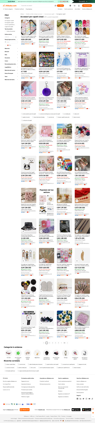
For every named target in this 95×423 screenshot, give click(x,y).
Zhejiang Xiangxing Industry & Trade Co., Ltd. (82, 47)
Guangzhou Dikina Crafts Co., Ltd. (46, 76)
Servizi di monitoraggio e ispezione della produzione (27, 393)
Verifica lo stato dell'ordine (83, 386)
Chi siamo (5, 378)
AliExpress (26, 416)
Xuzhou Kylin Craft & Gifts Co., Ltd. (64, 212)
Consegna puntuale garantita (28, 386)
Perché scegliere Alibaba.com (10, 381)
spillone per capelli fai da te (64, 367)
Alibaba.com (67, 409)
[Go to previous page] (43, 343)
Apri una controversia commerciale (63, 387)
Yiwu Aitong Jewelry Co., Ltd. (63, 149)
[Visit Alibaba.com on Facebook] (77, 399)
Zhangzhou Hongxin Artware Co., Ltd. (82, 213)
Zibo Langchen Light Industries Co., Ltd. (28, 210)
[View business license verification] (61, 421)
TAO (59, 416)
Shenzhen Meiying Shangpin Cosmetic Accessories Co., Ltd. (28, 242)
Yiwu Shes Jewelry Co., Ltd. (81, 183)
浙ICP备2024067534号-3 (85, 420)
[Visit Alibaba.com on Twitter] (83, 399)
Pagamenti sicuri (25, 381)
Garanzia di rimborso (26, 384)
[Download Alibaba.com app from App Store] (76, 409)
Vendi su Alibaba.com (81, 381)
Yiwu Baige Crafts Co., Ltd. (63, 76)
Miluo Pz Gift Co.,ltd (25, 107)
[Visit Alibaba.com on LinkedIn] (80, 399)
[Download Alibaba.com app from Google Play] (87, 409)
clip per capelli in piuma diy (63, 117)
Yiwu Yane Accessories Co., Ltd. (64, 273)
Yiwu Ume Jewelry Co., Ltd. (27, 273)
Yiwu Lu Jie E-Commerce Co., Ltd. (82, 76)
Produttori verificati (44, 381)
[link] (93, 409)
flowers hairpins (77, 367)
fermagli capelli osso (10, 370)
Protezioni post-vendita (26, 389)
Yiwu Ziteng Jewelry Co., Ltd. (63, 106)
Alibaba (22, 14)
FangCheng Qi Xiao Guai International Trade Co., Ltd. (28, 306)
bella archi (77, 113)
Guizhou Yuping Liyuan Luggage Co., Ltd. (46, 108)
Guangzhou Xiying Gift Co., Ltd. (64, 181)
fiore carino (33, 367)
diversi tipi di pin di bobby (39, 117)
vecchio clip (51, 117)
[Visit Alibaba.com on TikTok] (92, 399)
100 (64, 342)
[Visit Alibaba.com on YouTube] (89, 399)
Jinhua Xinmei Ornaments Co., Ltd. (28, 179)
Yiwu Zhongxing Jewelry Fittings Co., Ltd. (82, 272)
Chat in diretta (61, 384)
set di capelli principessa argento (47, 367)
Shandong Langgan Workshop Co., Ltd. (82, 243)
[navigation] (11, 178)
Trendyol (63, 416)
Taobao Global (53, 416)
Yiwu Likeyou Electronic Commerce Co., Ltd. (82, 147)
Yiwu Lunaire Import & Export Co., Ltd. (46, 151)
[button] (55, 6)
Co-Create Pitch (7, 384)
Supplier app (41, 409)
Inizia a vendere (80, 384)
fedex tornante (77, 117)
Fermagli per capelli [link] (60, 14)
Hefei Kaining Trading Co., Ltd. (81, 306)
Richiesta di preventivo (45, 384)
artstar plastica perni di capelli (29, 113)
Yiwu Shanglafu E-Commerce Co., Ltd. (46, 45)
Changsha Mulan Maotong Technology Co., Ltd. (28, 76)
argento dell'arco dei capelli (52, 364)
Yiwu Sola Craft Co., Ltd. (80, 107)
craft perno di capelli (27, 120)
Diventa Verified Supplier (82, 389)
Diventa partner (80, 392)
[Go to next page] (67, 343)
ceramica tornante (10, 367)
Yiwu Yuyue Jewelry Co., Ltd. (45, 273)
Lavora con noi (6, 389)
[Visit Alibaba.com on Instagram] (86, 399)
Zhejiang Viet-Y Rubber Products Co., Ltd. (46, 241)
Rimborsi (60, 391)
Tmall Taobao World (40, 416)
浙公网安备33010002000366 (72, 420)
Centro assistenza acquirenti (64, 381)
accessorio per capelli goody (69, 364)
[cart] (75, 5)
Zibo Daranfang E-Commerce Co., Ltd (28, 146)
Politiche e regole (25, 396)
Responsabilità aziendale (8, 386)
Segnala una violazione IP (64, 393)
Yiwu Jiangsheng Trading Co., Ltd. (46, 183)
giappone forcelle (82, 364)
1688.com (32, 416)
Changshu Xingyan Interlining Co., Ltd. (46, 302)
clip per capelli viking (10, 364)
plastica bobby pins (23, 367)
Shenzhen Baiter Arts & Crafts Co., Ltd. (64, 303)
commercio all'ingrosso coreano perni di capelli (50, 113)
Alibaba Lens (10, 409)
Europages (69, 416)
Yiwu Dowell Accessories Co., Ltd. (64, 47)
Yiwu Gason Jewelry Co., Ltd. (63, 242)
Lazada (47, 416)
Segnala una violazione (63, 396)
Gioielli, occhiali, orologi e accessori (34, 14)
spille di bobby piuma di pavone (35, 364)
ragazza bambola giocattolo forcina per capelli (29, 370)
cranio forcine (22, 364)
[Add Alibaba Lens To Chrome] (25, 409)
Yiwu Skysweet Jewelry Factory (28, 42)
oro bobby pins (67, 113)
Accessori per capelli (49, 14)
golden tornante (26, 117)
